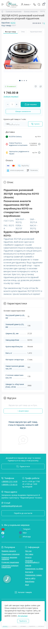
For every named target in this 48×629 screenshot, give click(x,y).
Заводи (28, 565)
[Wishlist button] (36, 86)
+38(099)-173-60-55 (9, 484)
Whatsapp (27, 536)
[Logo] (12, 4)
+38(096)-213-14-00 (9, 481)
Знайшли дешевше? (11, 96)
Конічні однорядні (31, 11)
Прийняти (23, 621)
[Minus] (8, 104)
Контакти (29, 572)
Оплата (28, 557)
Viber (25, 533)
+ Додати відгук (23, 411)
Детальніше (23, 616)
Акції (27, 584)
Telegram (26, 529)
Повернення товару (33, 575)
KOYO (13, 23)
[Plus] (17, 104)
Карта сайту (30, 578)
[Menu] (2, 4)
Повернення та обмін (34, 568)
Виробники (29, 581)
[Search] (39, 4)
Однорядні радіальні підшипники (9, 566)
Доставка (29, 554)
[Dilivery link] (39, 144)
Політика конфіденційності (32, 561)
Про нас (28, 551)
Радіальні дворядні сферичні (9, 558)
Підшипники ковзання (10, 554)
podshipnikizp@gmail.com (11, 506)
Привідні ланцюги (8, 551)
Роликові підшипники (14, 11)
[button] (19, 80)
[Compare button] (41, 86)
